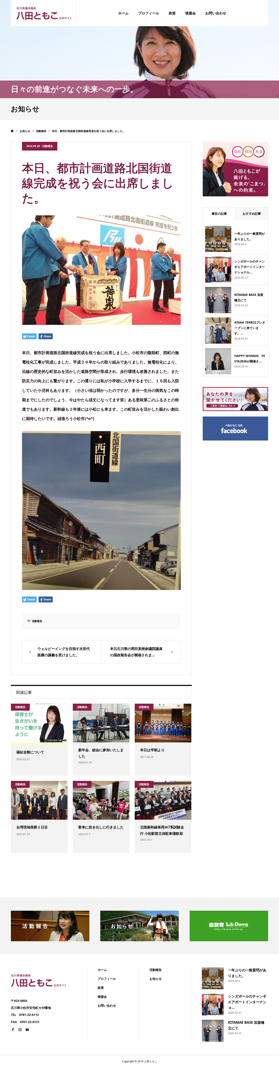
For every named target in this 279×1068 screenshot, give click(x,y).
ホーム (123, 13)
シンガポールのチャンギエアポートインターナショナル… (249, 266)
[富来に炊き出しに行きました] (101, 800)
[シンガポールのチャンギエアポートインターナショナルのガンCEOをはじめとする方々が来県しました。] (218, 269)
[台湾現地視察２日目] (39, 800)
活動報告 (48, 146)
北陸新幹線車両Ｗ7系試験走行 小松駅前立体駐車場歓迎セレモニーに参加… (162, 833)
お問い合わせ (215, 13)
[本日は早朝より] (163, 723)
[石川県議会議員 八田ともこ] (43, 13)
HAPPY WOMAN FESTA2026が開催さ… (249, 358)
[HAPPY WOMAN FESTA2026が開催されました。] (218, 361)
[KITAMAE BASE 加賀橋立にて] (218, 300)
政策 (172, 13)
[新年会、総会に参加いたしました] (101, 723)
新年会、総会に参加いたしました (101, 753)
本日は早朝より (152, 749)
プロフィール (148, 13)
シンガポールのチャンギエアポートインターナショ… (247, 1002)
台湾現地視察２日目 (32, 827)
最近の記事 (219, 213)
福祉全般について (30, 752)
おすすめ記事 (252, 213)
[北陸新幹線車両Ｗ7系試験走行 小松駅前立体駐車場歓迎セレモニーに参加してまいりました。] (163, 800)
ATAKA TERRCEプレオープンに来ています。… (249, 327)
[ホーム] (12, 131)
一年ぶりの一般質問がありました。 (249, 236)
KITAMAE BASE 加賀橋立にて (248, 297)
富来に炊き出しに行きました (101, 827)
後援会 (190, 13)
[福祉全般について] (39, 724)
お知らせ (156, 979)
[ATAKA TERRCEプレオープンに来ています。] (218, 330)
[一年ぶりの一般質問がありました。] (218, 239)
